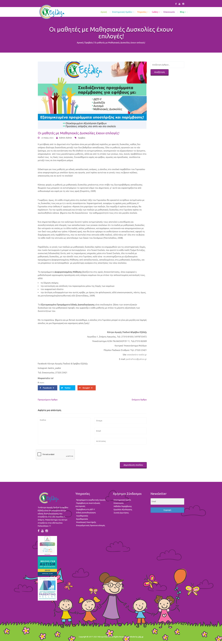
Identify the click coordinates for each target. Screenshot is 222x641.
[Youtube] (179, 4)
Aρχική (104, 12)
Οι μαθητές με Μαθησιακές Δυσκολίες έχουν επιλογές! (78, 133)
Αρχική (80, 42)
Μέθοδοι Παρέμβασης (123, 506)
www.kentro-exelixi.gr (137, 354)
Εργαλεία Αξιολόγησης (123, 510)
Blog (182, 12)
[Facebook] (176, 4)
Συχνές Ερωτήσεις (121, 513)
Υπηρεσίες (142, 12)
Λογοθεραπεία (82, 516)
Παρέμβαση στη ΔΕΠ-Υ (85, 509)
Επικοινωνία (169, 12)
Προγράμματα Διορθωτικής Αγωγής (91, 500)
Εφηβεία (89, 42)
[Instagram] (183, 4)
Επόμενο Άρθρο (139, 399)
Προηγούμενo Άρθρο (48, 399)
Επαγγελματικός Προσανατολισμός (90, 525)
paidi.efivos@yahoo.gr (136, 359)
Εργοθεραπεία (82, 519)
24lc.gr (140, 637)
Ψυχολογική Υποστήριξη (86, 522)
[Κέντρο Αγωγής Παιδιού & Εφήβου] (52, 12)
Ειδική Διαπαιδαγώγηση (86, 513)
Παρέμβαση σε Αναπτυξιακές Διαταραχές (87, 504)
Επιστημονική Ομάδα (122, 12)
